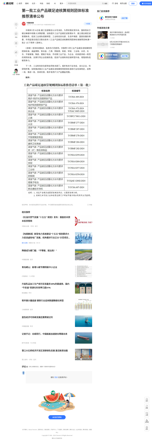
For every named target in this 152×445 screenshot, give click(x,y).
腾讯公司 (54, 438)
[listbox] (57, 285)
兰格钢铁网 (25, 309)
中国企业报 (25, 226)
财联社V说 (32, 243)
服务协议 (40, 430)
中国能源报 (25, 259)
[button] (124, 18)
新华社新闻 (25, 343)
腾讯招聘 (65, 430)
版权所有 (59, 438)
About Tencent (33, 430)
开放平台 (53, 430)
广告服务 (59, 430)
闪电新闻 (25, 276)
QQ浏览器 (79, 430)
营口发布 (25, 359)
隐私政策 (46, 430)
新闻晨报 (25, 293)
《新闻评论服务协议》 (50, 367)
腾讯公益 (72, 430)
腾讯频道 (85, 430)
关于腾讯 (24, 430)
